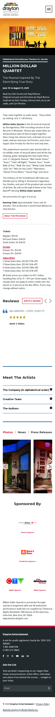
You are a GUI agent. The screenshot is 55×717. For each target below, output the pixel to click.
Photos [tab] (8, 432)
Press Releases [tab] (41, 432)
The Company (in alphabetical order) (26, 390)
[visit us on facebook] (3, 656)
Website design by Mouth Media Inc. (20, 710)
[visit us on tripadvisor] (22, 656)
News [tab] (22, 432)
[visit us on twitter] (12, 656)
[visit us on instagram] (8, 656)
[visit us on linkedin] (28, 656)
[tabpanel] (27, 466)
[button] (50, 301)
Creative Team (12, 399)
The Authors (11, 408)
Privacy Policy (43, 704)
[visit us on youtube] (17, 656)
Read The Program (15, 216)
